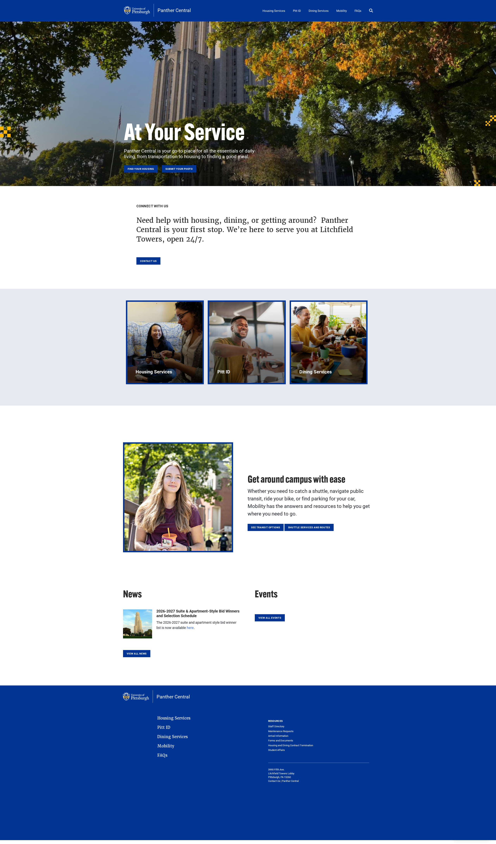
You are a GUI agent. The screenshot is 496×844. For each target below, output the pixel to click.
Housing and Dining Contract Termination (290, 745)
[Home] (139, 10)
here (190, 627)
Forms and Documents (280, 740)
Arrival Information (278, 736)
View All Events (269, 617)
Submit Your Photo (179, 168)
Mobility (341, 11)
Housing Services (274, 11)
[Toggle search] (371, 10)
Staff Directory (276, 726)
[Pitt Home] (138, 696)
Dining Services (319, 11)
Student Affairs (276, 750)
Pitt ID (297, 11)
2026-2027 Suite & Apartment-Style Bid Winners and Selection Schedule (197, 613)
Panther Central (174, 10)
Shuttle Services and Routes (309, 527)
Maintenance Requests (281, 731)
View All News (137, 653)
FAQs (358, 11)
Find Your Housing (141, 168)
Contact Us (148, 260)
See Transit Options (265, 527)
